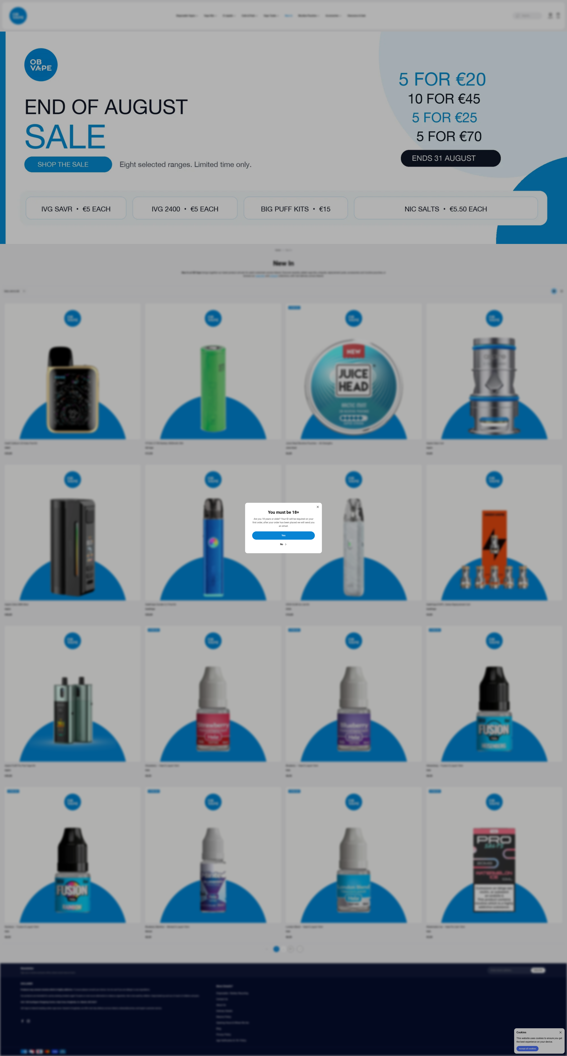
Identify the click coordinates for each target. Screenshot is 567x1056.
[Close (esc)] (318, 507)
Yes (283, 535)
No (281, 544)
